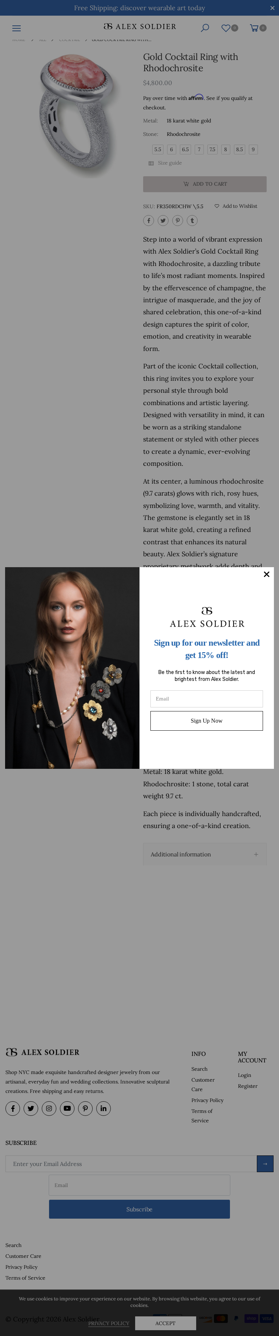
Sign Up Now (206, 721)
